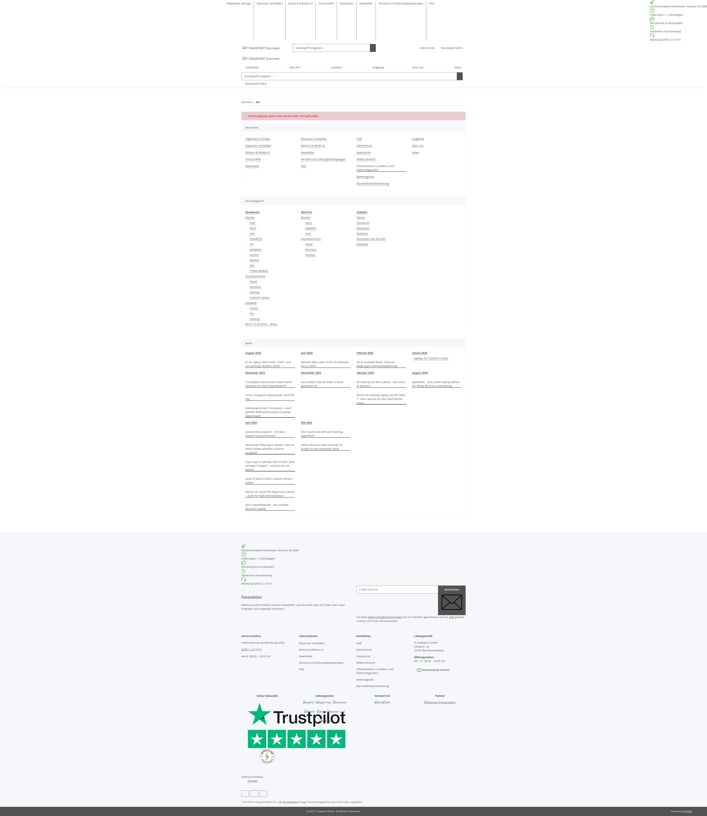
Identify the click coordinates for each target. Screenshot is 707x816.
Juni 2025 (251, 422)
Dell (252, 233)
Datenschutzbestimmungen (385, 617)
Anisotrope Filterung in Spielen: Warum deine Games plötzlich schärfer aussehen (269, 448)
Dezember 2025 (255, 373)
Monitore (362, 233)
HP (251, 244)
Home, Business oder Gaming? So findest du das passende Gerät (321, 446)
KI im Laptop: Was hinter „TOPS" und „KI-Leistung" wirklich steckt (268, 364)
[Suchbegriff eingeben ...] (373, 48)
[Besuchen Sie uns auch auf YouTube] (254, 793)
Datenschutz (364, 145)
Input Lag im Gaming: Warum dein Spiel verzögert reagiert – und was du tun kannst (270, 465)
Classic (254, 308)
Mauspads (363, 228)
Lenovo (254, 255)
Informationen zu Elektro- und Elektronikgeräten (375, 168)
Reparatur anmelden (270, 3)
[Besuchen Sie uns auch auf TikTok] (263, 793)
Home (253, 281)
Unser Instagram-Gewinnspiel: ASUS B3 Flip (269, 397)
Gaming (254, 292)
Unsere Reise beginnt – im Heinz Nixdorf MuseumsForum (265, 433)
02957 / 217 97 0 (251, 649)
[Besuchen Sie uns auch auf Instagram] (245, 793)
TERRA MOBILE (259, 271)
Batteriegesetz (365, 176)
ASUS (253, 228)
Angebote (378, 67)
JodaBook (255, 249)
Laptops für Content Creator (431, 358)
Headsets (362, 244)
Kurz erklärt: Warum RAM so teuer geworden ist (322, 384)
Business (255, 287)
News (457, 67)
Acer (252, 223)
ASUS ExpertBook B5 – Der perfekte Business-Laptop (267, 506)
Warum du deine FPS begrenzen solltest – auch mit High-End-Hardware (270, 493)
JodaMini (310, 228)
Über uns (418, 145)
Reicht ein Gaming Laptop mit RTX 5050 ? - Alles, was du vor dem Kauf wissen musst (381, 399)
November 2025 (311, 373)
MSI (252, 265)
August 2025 (420, 373)
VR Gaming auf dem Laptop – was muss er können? (381, 384)
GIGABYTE (256, 239)
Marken (250, 217)
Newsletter (366, 3)
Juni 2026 (307, 353)
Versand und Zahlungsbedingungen (401, 3)
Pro (252, 313)
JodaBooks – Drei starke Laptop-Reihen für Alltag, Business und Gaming (436, 384)
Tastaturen (363, 223)
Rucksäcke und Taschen (371, 239)
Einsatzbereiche (255, 276)
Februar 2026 (365, 353)
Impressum (364, 152)
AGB (359, 139)
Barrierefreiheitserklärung (373, 183)
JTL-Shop (687, 811)
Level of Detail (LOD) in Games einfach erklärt (268, 480)
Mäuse (361, 217)
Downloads (347, 3)
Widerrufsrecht (366, 159)
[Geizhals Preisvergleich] (439, 706)
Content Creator (260, 297)
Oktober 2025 (365, 373)
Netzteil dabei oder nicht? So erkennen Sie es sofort (325, 364)
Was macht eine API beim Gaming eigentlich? (322, 433)
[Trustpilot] (267, 724)
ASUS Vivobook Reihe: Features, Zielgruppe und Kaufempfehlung (377, 364)
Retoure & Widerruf (301, 3)
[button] (427, 48)
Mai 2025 (306, 422)
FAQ (431, 3)
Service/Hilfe (326, 3)
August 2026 (253, 353)
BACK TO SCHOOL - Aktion (261, 324)
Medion (254, 260)
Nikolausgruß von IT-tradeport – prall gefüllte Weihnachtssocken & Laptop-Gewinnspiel (268, 412)
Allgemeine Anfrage (239, 3)
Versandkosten (290, 801)
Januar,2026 (419, 353)
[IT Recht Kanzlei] (267, 756)
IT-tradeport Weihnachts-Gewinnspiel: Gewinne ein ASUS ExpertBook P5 (269, 384)
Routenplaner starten (435, 670)
